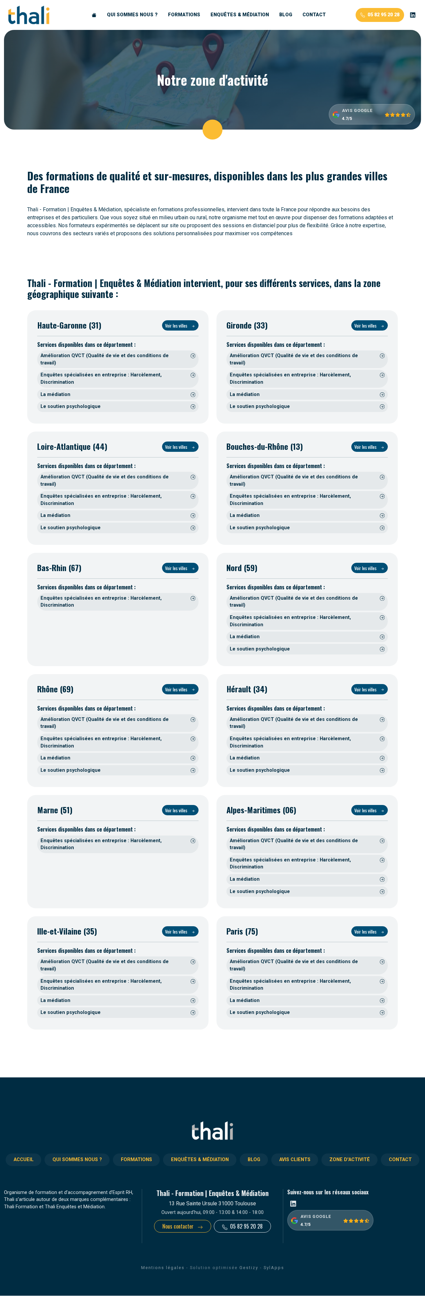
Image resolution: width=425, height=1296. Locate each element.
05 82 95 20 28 (383, 15)
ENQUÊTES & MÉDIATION (240, 15)
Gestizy (248, 1267)
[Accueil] (94, 15)
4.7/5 (347, 118)
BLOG (285, 15)
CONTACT (314, 15)
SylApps (274, 1267)
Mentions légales (163, 1267)
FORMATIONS (184, 15)
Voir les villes (176, 325)
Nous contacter (178, 1226)
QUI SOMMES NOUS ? (132, 15)
